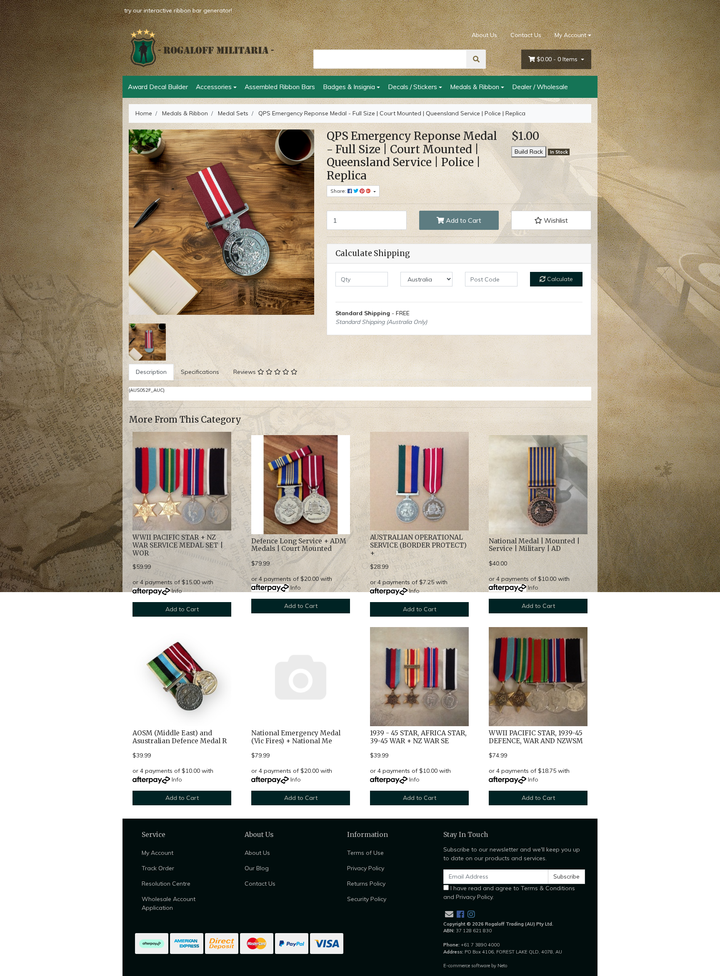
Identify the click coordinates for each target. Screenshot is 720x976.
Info (177, 591)
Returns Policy (366, 883)
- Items (558, 59)
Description (151, 372)
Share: (339, 191)
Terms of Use (365, 852)
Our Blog (257, 868)
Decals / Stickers (412, 86)
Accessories (214, 86)
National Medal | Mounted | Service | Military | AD (534, 545)
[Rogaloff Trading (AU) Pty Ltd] (202, 48)
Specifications (200, 372)
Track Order (158, 868)
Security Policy (366, 899)
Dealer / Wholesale (540, 86)
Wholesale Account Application (168, 903)
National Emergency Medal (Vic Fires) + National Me (295, 737)
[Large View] (147, 341)
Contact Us (525, 35)
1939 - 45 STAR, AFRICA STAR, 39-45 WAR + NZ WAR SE (418, 737)
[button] (551, 220)
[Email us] (449, 914)
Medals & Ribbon (474, 86)
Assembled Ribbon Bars (280, 86)
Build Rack (529, 151)
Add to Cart (462, 220)
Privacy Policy (365, 868)
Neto (503, 966)
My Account (570, 35)
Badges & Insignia (349, 86)
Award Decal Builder (158, 86)
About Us (484, 35)
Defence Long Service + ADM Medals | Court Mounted (298, 545)
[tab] (151, 372)
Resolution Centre (166, 883)
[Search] (476, 59)
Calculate (559, 279)
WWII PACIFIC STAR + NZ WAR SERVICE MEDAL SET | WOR (177, 545)
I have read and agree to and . (509, 892)
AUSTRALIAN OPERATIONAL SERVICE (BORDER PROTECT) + (418, 545)
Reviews (245, 372)
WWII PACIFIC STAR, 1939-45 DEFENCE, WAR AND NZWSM (536, 737)
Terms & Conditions (548, 888)
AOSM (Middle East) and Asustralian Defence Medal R (179, 737)
